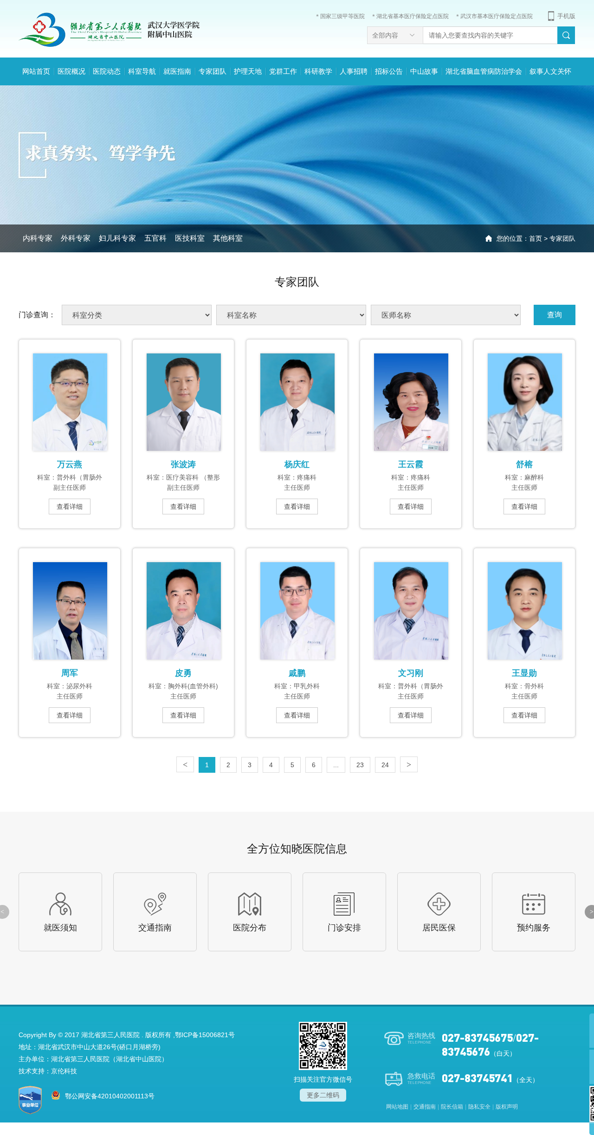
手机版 (566, 16)
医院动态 (107, 71)
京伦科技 (64, 1071)
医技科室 (190, 238)
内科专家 (37, 238)
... (336, 765)
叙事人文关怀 (550, 71)
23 (360, 765)
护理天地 (248, 71)
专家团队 (212, 71)
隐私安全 (479, 1106)
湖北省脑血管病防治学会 (484, 71)
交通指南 (424, 1106)
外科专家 (75, 238)
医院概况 (71, 71)
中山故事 (424, 71)
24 (385, 765)
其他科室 (228, 238)
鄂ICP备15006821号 (205, 1035)
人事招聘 (354, 71)
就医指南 (177, 71)
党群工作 (283, 71)
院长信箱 (452, 1106)
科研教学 (318, 71)
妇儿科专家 (117, 238)
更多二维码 (323, 1095)
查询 (554, 315)
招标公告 (389, 71)
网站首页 (36, 71)
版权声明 (507, 1106)
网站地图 (397, 1106)
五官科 (155, 238)
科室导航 (142, 71)
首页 (535, 238)
